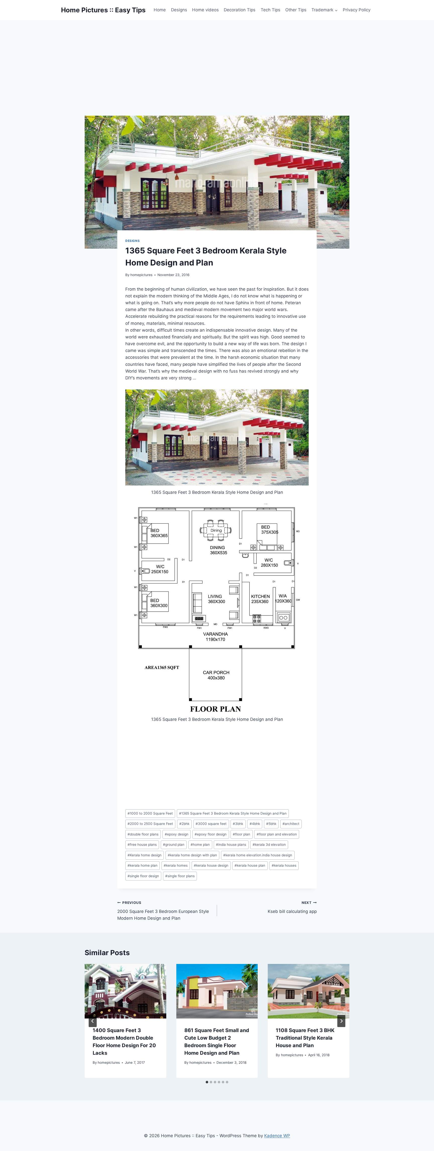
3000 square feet (211, 824)
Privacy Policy (356, 9)
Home (160, 9)
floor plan (241, 834)
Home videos (205, 9)
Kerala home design (144, 855)
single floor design (143, 876)
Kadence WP (277, 1135)
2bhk (184, 824)
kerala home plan (142, 865)
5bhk (271, 824)
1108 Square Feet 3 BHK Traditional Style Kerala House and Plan (305, 1037)
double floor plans (143, 834)
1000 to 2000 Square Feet (150, 813)
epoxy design (176, 834)
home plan (200, 845)
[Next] (341, 1021)
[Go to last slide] (93, 1021)
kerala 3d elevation (269, 845)
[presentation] (125, 991)
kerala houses (284, 865)
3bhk (238, 824)
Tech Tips (270, 9)
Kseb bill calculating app (292, 907)
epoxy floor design (211, 834)
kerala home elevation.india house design (257, 855)
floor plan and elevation (277, 834)
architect (291, 824)
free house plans (142, 845)
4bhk (255, 824)
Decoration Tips (239, 9)
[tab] (207, 1082)
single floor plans (180, 876)
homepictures (141, 275)
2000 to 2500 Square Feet (150, 824)
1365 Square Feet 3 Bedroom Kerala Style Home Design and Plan (233, 813)
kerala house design (211, 865)
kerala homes (176, 865)
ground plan (173, 845)
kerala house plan (250, 865)
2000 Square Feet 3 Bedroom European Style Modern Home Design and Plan (163, 911)
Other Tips (295, 9)
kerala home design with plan (192, 855)
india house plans (231, 845)
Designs (179, 9)
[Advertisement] (217, 58)
